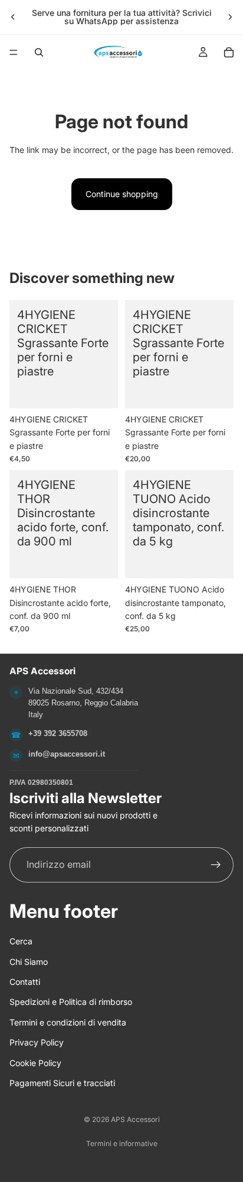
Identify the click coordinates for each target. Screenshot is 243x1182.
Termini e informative (121, 1143)
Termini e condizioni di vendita (67, 1022)
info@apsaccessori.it (66, 754)
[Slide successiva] (230, 17)
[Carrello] (229, 52)
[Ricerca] (39, 52)
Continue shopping (122, 194)
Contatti (24, 982)
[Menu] (13, 52)
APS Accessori (135, 1119)
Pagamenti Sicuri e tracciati (62, 1083)
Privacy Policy (36, 1042)
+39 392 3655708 (57, 733)
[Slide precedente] (13, 17)
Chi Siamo (28, 961)
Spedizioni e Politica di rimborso (70, 1002)
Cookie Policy (35, 1062)
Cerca (20, 941)
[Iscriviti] (215, 865)
